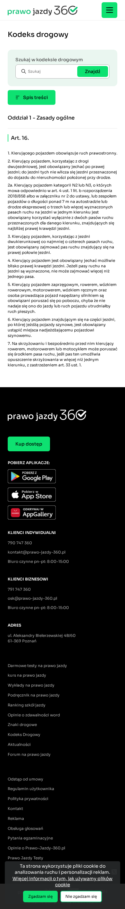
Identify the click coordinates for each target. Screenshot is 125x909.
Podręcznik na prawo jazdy (34, 695)
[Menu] (109, 10)
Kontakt (15, 808)
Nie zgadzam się (81, 896)
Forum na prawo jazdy (29, 754)
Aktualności (19, 744)
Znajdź (92, 71)
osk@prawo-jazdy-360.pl (32, 598)
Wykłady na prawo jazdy (31, 685)
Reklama (16, 818)
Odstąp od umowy (25, 779)
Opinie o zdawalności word (34, 715)
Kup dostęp (28, 444)
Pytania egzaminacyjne (30, 838)
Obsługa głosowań (25, 828)
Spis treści (35, 97)
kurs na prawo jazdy (27, 675)
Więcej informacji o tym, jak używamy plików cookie (63, 882)
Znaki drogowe (22, 724)
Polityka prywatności (28, 798)
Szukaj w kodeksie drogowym (49, 59)
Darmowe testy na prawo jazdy (37, 665)
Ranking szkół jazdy (27, 705)
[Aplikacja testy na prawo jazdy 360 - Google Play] (62, 477)
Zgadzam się (40, 896)
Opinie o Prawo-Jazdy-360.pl (36, 848)
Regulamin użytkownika (31, 788)
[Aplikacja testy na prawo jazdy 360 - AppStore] (62, 495)
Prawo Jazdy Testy (25, 857)
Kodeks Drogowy (24, 734)
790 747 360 (20, 542)
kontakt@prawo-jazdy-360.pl (36, 552)
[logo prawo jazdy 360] (43, 10)
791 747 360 (19, 589)
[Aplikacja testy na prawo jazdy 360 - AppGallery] (62, 513)
